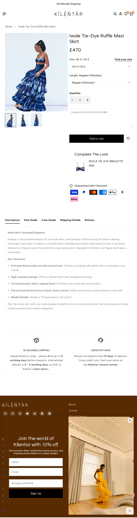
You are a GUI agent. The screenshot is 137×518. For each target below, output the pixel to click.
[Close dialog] (129, 420)
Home (8, 26)
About (72, 404)
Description (12, 220)
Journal (72, 410)
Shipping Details (70, 220)
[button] (128, 138)
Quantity (75, 93)
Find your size (123, 59)
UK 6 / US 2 (79, 66)
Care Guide (48, 220)
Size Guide (30, 220)
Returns (89, 220)
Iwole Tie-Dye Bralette (106, 161)
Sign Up (36, 493)
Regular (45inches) (83, 82)
